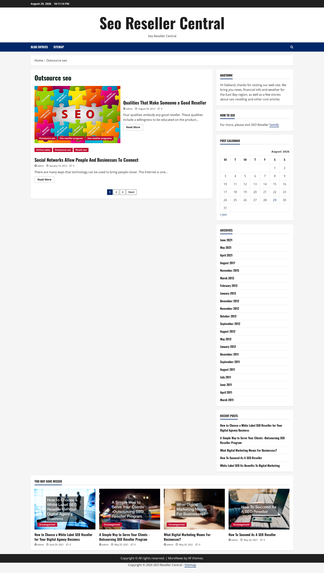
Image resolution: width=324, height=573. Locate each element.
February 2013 (228, 285)
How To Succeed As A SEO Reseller (241, 458)
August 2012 (227, 331)
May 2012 (225, 339)
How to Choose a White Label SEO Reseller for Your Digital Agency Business (63, 537)
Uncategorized (47, 524)
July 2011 (225, 377)
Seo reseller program (71, 138)
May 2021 (225, 247)
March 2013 (227, 278)
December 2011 (229, 354)
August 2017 (227, 263)
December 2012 (229, 301)
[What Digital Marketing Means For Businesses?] (194, 509)
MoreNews (175, 558)
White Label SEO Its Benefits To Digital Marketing (250, 465)
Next (131, 192)
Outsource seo (47, 138)
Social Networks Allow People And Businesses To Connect (86, 159)
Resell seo (81, 149)
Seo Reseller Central (162, 22)
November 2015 (229, 270)
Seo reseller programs (100, 138)
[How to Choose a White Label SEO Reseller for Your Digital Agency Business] (64, 509)
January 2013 (228, 293)
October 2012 (228, 316)
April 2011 (226, 392)
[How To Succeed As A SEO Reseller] (259, 509)
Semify (274, 125)
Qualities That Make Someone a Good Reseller (77, 114)
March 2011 (227, 400)
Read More (134, 127)
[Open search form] (291, 47)
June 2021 (226, 240)
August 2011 (227, 369)
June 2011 (226, 384)
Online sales (43, 149)
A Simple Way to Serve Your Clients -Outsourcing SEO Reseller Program (124, 537)
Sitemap (58, 47)
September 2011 (230, 361)
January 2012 (228, 346)
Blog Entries (39, 47)
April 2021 (226, 255)
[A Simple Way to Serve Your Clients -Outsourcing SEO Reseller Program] (129, 509)
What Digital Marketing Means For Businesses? (248, 450)
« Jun (223, 214)
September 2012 (230, 323)
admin (129, 108)
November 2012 (229, 308)
